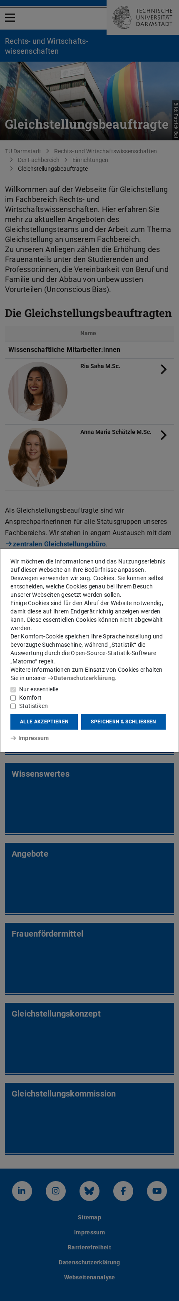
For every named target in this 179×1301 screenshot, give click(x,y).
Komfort (30, 697)
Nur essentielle (39, 689)
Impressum (33, 738)
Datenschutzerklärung (84, 678)
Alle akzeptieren (44, 722)
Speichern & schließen (123, 722)
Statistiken (33, 706)
